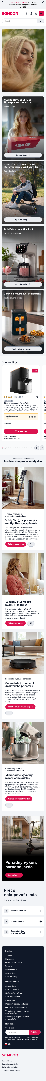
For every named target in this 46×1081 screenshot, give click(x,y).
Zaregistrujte (14, 2)
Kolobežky (12, 875)
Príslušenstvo (11, 970)
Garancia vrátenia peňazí (16, 1007)
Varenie (8, 955)
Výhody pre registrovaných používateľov (17, 1012)
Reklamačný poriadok (10, 1067)
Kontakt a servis (12, 990)
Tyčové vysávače (16, 544)
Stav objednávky (12, 997)
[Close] (43, 2)
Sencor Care (10, 986)
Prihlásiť (34, 1032)
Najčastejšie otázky (13, 993)
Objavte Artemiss (15, 623)
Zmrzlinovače (21, 284)
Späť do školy (21, 220)
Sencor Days (21, 155)
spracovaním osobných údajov (25, 1039)
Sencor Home (7, 1061)
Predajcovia (10, 1000)
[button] (21, 431)
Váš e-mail (9, 1028)
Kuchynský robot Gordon (19, 799)
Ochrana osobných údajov (11, 1070)
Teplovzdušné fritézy (21, 349)
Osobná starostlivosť (14, 962)
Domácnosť (10, 959)
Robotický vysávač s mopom (20, 707)
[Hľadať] (40, 21)
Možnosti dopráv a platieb (16, 1004)
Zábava (8, 966)
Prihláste (24, 2)
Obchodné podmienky (10, 1064)
